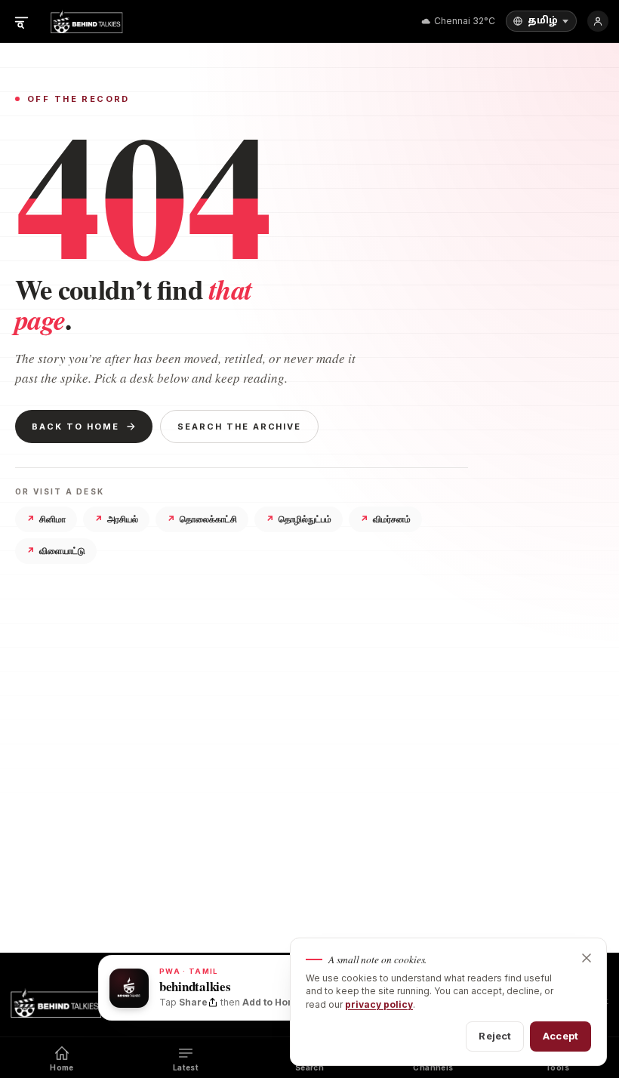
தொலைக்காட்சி (202, 519)
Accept (560, 1036)
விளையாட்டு (55, 550)
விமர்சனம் (385, 519)
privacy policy (379, 1004)
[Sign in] (597, 21)
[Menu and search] (21, 21)
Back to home (75, 426)
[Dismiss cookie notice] (586, 958)
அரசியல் (116, 519)
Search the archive (239, 426)
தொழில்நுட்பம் (298, 519)
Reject (495, 1036)
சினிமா (46, 519)
